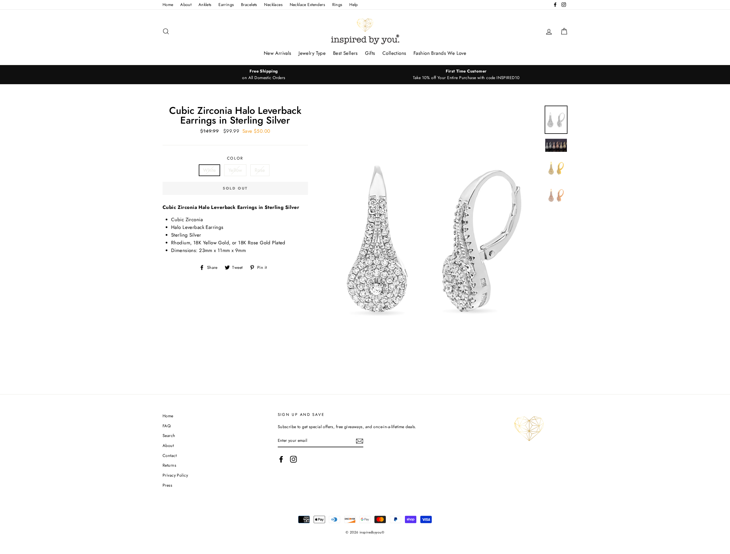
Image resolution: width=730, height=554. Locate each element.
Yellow (235, 170)
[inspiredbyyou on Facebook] (281, 459)
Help (353, 4)
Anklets (205, 4)
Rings (337, 4)
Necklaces (273, 4)
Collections (394, 53)
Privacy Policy (175, 475)
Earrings (226, 4)
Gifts (370, 53)
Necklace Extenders (307, 4)
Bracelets (249, 4)
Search (169, 435)
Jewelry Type (312, 53)
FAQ (167, 426)
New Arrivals (277, 53)
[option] (264, 74)
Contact (170, 455)
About (185, 4)
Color (235, 158)
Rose (260, 170)
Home (168, 4)
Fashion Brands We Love (439, 53)
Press (167, 485)
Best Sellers (345, 53)
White (209, 170)
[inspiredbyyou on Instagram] (293, 459)
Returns (169, 465)
